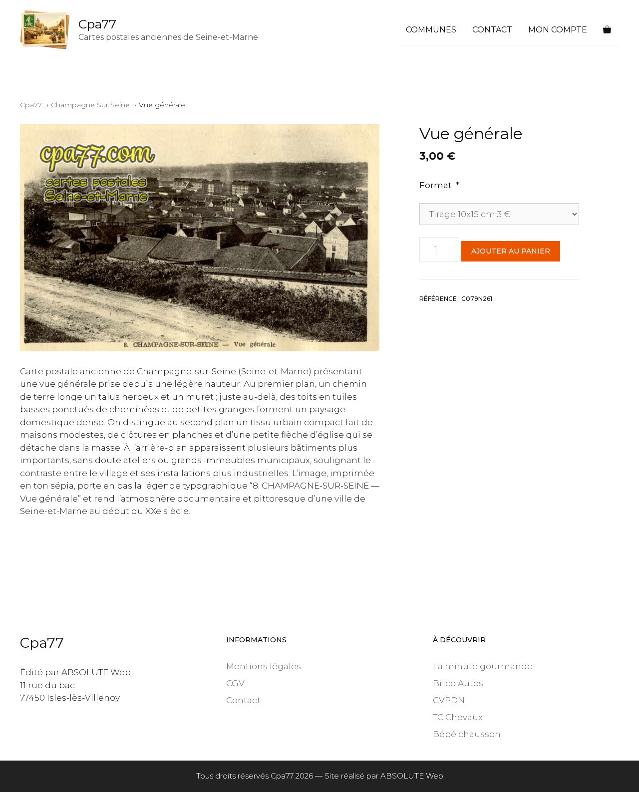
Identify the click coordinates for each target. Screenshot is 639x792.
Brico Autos (458, 683)
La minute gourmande (483, 666)
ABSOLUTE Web (411, 776)
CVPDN (449, 700)
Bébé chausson (467, 734)
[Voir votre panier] (607, 30)
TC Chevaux (458, 717)
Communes (431, 29)
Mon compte (557, 29)
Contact (492, 29)
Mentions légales (263, 666)
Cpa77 (97, 23)
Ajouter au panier (510, 251)
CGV (235, 683)
